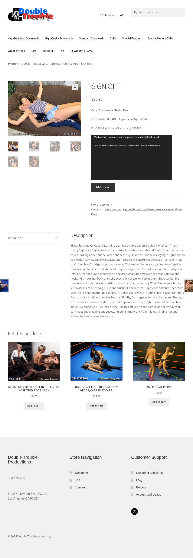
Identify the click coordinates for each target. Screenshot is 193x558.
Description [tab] (15, 238)
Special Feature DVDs (160, 38)
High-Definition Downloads (23, 38)
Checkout (47, 50)
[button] (75, 87)
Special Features (132, 38)
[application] (131, 157)
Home (15, 63)
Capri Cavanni (70, 63)
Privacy (141, 487)
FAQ (139, 480)
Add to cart (103, 187)
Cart (33, 50)
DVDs (113, 38)
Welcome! (81, 472)
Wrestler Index (16, 50)
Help (61, 50)
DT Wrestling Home (81, 50)
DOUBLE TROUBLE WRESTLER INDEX (41, 63)
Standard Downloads (91, 38)
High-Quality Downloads (59, 38)
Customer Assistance (150, 472)
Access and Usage (148, 494)
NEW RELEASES (164, 209)
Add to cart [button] (34, 405)
